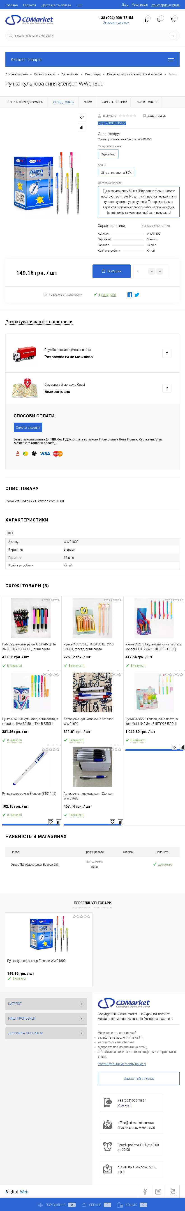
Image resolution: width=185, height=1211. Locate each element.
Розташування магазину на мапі (122, 1064)
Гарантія (29, 5)
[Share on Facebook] (129, 294)
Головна (11, 5)
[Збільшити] (46, 183)
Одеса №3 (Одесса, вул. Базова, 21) (34, 864)
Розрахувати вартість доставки (38, 322)
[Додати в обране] (82, 117)
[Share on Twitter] (136, 294)
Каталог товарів (26, 59)
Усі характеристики (155, 225)
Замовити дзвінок (116, 22)
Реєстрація (140, 4)
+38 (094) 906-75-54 (116, 17)
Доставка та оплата (56, 5)
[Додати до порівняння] (82, 127)
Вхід (125, 4)
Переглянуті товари (92, 902)
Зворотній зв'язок (139, 1078)
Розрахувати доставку (65, 294)
